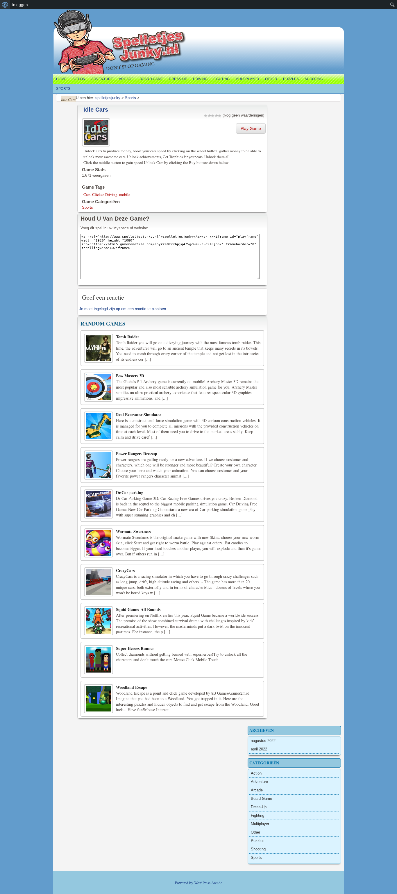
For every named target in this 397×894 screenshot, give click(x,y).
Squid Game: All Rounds (138, 609)
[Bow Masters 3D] (98, 387)
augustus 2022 (263, 741)
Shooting (314, 79)
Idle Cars (95, 109)
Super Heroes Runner (135, 648)
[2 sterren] (209, 115)
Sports (63, 89)
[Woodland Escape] (98, 698)
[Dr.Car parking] (98, 503)
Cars (86, 194)
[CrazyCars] (98, 581)
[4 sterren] (216, 115)
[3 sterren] (212, 115)
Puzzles (291, 79)
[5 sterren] (219, 115)
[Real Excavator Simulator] (98, 426)
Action (78, 79)
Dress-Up (178, 79)
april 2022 (259, 749)
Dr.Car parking (129, 492)
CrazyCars (125, 570)
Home (61, 79)
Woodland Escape (131, 687)
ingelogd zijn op (107, 309)
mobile (124, 194)
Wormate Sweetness (133, 531)
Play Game (251, 128)
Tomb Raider (127, 337)
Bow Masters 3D (130, 376)
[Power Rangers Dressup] (98, 465)
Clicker (97, 194)
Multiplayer (247, 79)
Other (271, 79)
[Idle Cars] (97, 131)
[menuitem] (5, 4)
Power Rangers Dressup (136, 453)
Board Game (151, 79)
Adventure (102, 79)
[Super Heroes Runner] (98, 659)
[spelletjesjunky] (65, 16)
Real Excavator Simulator (138, 415)
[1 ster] (206, 115)
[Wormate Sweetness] (98, 542)
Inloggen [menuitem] (20, 4)
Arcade (126, 79)
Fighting (221, 79)
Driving (200, 79)
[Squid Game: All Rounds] (98, 620)
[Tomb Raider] (98, 348)
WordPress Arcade (208, 882)
